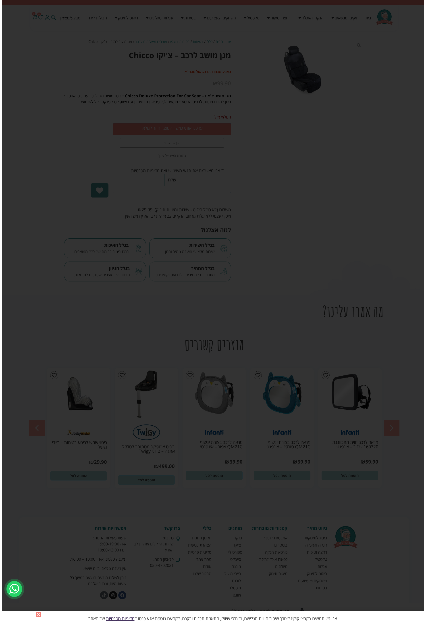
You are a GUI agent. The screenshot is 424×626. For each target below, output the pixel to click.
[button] (38, 614)
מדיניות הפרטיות (120, 619)
